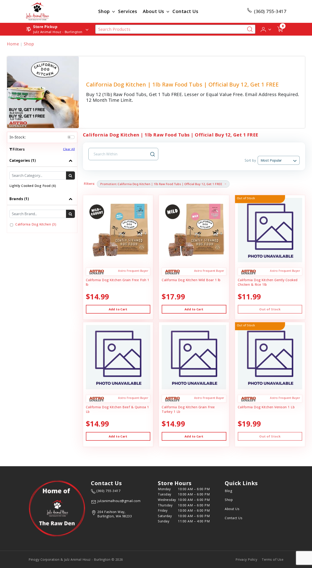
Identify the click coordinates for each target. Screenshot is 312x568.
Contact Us (185, 11)
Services (127, 11)
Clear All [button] (69, 149)
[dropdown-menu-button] (113, 11)
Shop (104, 11)
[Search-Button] (249, 29)
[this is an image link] (57, 508)
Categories (22, 160)
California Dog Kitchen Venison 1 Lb (266, 407)
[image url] (37, 10)
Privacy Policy (246, 559)
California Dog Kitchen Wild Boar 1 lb (191, 280)
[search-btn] (70, 175)
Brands (19, 198)
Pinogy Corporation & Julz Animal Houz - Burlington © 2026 (76, 559)
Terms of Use (272, 559)
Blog (228, 491)
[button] (266, 29)
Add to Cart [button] (118, 309)
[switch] (71, 137)
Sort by (250, 160)
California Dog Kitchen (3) (35, 224)
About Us (153, 11)
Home (13, 44)
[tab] (42, 173)
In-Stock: (18, 137)
